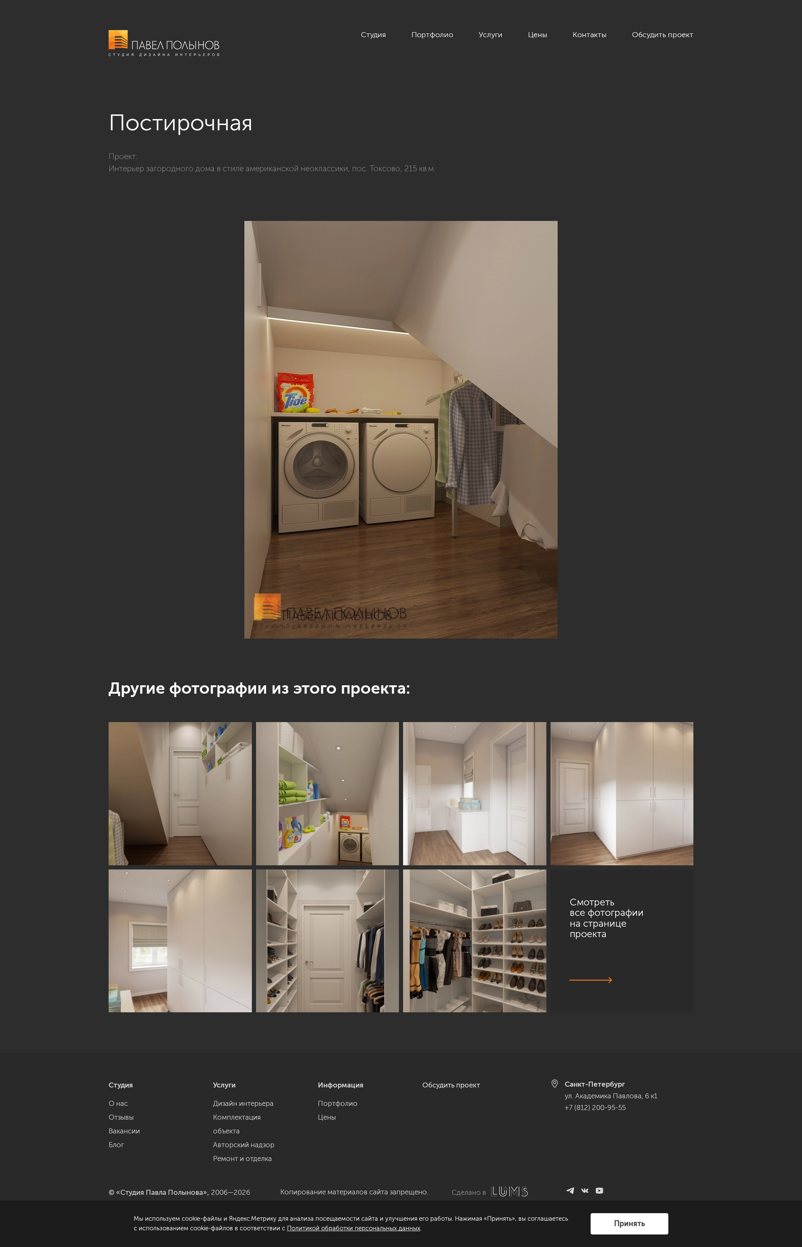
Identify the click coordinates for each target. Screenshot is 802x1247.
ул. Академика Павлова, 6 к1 (611, 1096)
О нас (118, 1103)
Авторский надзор (243, 1145)
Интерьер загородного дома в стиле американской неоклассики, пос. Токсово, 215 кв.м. (272, 168)
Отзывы (121, 1117)
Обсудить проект (662, 34)
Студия (373, 34)
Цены (537, 34)
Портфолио (432, 34)
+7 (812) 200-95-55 (595, 1107)
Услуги (491, 34)
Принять (629, 1223)
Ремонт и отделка (242, 1158)
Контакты (590, 34)
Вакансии (124, 1131)
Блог (116, 1145)
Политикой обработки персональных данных (353, 1228)
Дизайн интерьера (243, 1103)
